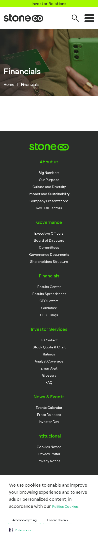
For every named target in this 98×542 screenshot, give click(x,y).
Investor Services (49, 329)
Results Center (49, 286)
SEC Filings (49, 315)
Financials (49, 275)
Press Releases (49, 414)
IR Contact (49, 340)
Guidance (49, 308)
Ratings (49, 354)
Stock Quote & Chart (49, 347)
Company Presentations (49, 201)
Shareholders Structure (49, 261)
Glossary (49, 375)
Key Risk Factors (49, 208)
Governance (49, 222)
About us (49, 161)
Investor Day (49, 421)
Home (9, 84)
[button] (20, 530)
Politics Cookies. (65, 506)
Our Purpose (49, 179)
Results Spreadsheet (49, 294)
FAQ (49, 382)
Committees (49, 247)
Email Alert (49, 368)
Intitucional (49, 436)
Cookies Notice (49, 447)
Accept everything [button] (24, 520)
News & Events (49, 396)
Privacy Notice (49, 461)
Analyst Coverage (49, 361)
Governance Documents (49, 254)
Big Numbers (49, 172)
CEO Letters (49, 301)
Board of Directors (49, 240)
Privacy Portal (49, 454)
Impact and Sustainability (49, 194)
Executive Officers (49, 233)
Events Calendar (49, 407)
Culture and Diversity (49, 187)
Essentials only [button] (57, 520)
